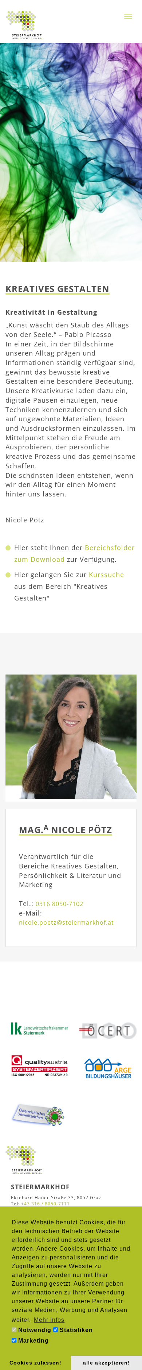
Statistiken (75, 1330)
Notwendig (33, 1330)
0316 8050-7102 (59, 904)
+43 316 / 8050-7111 (45, 1204)
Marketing (32, 1341)
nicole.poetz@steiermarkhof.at (66, 922)
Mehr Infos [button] (49, 1320)
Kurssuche (106, 574)
